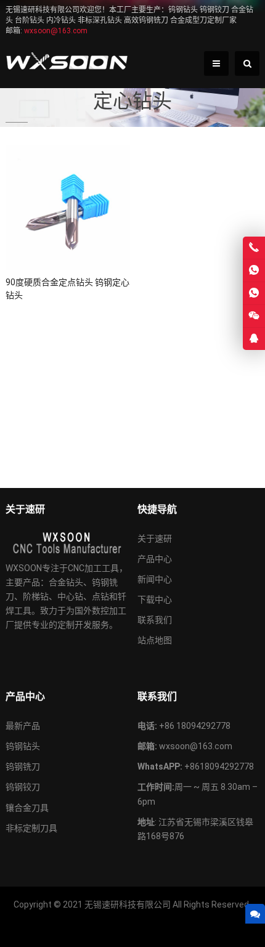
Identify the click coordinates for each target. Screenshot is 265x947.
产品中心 (154, 559)
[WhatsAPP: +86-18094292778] (254, 270)
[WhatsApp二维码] (254, 293)
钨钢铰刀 (23, 787)
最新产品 (23, 726)
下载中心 (154, 599)
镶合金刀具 (27, 808)
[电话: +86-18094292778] (254, 248)
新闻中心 (154, 579)
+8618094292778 (219, 766)
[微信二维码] (254, 316)
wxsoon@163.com (195, 746)
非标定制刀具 (31, 828)
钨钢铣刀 (23, 766)
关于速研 (154, 538)
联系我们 (154, 620)
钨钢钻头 (23, 746)
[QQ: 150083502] (254, 339)
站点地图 (154, 640)
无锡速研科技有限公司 (127, 904)
